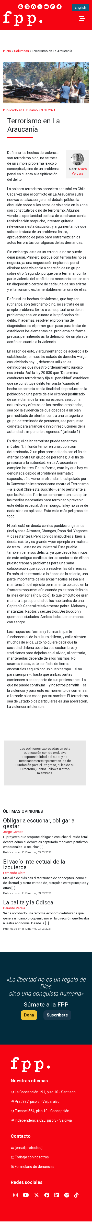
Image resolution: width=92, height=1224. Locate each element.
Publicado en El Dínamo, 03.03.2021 (29, 110)
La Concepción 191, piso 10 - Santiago (45, 1092)
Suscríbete (57, 1015)
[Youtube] (46, 6)
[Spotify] (20, 6)
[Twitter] (39, 6)
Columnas (21, 51)
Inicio (7, 51)
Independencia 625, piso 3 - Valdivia (43, 1120)
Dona (29, 1015)
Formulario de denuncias (34, 1167)
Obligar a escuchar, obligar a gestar (46, 836)
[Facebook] (33, 6)
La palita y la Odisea (46, 915)
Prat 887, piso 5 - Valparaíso (37, 1101)
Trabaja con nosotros (32, 1157)
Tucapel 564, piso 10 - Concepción (42, 1111)
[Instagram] (52, 6)
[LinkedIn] (27, 6)
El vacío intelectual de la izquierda (46, 877)
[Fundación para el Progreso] (22, 18)
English (80, 7)
